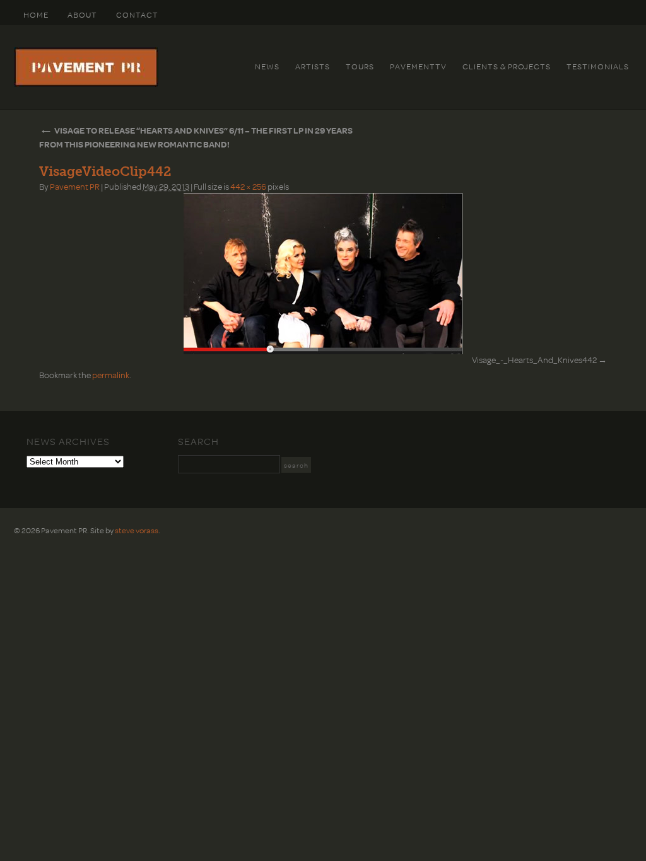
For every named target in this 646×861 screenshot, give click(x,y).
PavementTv (418, 66)
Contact (137, 14)
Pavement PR (75, 186)
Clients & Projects (506, 66)
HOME (36, 14)
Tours (360, 66)
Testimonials (598, 66)
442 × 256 (248, 186)
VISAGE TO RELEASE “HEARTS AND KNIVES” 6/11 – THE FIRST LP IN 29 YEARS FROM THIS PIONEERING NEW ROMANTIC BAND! (196, 137)
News (267, 66)
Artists (312, 66)
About (82, 14)
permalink (110, 374)
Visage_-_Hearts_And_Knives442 (534, 359)
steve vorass (136, 530)
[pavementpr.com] (86, 84)
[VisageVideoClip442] (323, 273)
